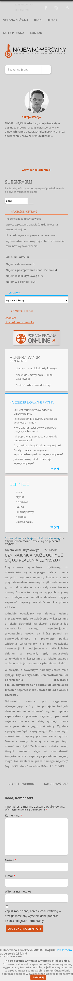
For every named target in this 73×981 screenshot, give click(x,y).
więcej (54, 468)
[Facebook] (45, 7)
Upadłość (10, 318)
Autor (52, 20)
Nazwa (10, 860)
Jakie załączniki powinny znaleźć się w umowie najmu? (35, 421)
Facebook (7, 118)
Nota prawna (13, 33)
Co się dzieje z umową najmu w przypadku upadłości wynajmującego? (38, 452)
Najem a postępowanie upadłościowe (30, 270)
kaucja (20, 507)
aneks (20, 492)
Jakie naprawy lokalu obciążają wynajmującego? (32, 461)
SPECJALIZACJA (31, 117)
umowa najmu (24, 522)
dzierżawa (22, 502)
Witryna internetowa (18, 891)
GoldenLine (15, 118)
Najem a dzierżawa (18, 264)
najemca (21, 516)
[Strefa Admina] (67, 7)
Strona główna (15, 20)
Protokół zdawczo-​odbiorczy (33, 385)
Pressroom (64, 950)
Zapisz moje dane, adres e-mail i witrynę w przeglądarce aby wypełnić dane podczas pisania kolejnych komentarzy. (33, 916)
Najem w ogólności (18, 281)
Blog (38, 20)
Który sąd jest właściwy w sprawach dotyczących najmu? (35, 429)
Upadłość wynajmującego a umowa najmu (31, 235)
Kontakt (37, 33)
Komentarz (13, 815)
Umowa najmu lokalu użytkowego (36, 368)
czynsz (20, 497)
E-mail (10, 876)
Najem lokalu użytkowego (22, 276)
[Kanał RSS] (56, 7)
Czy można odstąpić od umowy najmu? (37, 445)
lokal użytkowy (25, 512)
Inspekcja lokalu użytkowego (23, 218)
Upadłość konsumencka (19, 322)
